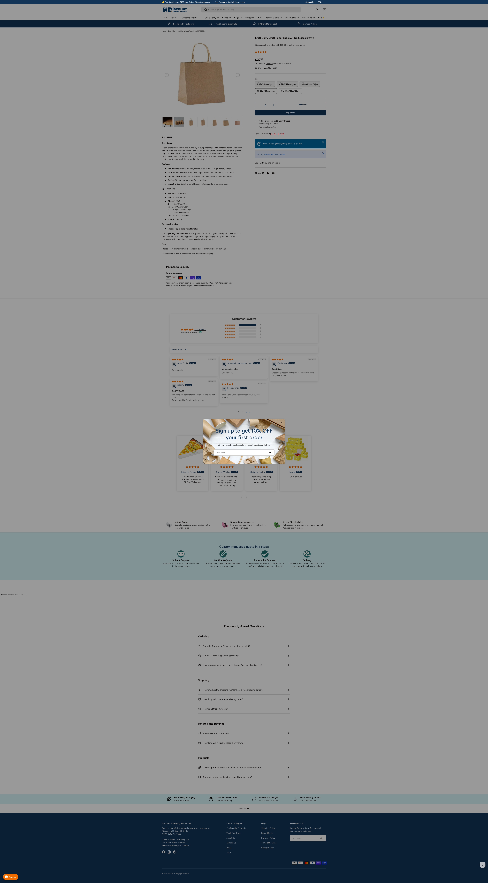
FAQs (320, 2)
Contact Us (309, 2)
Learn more (240, 2)
